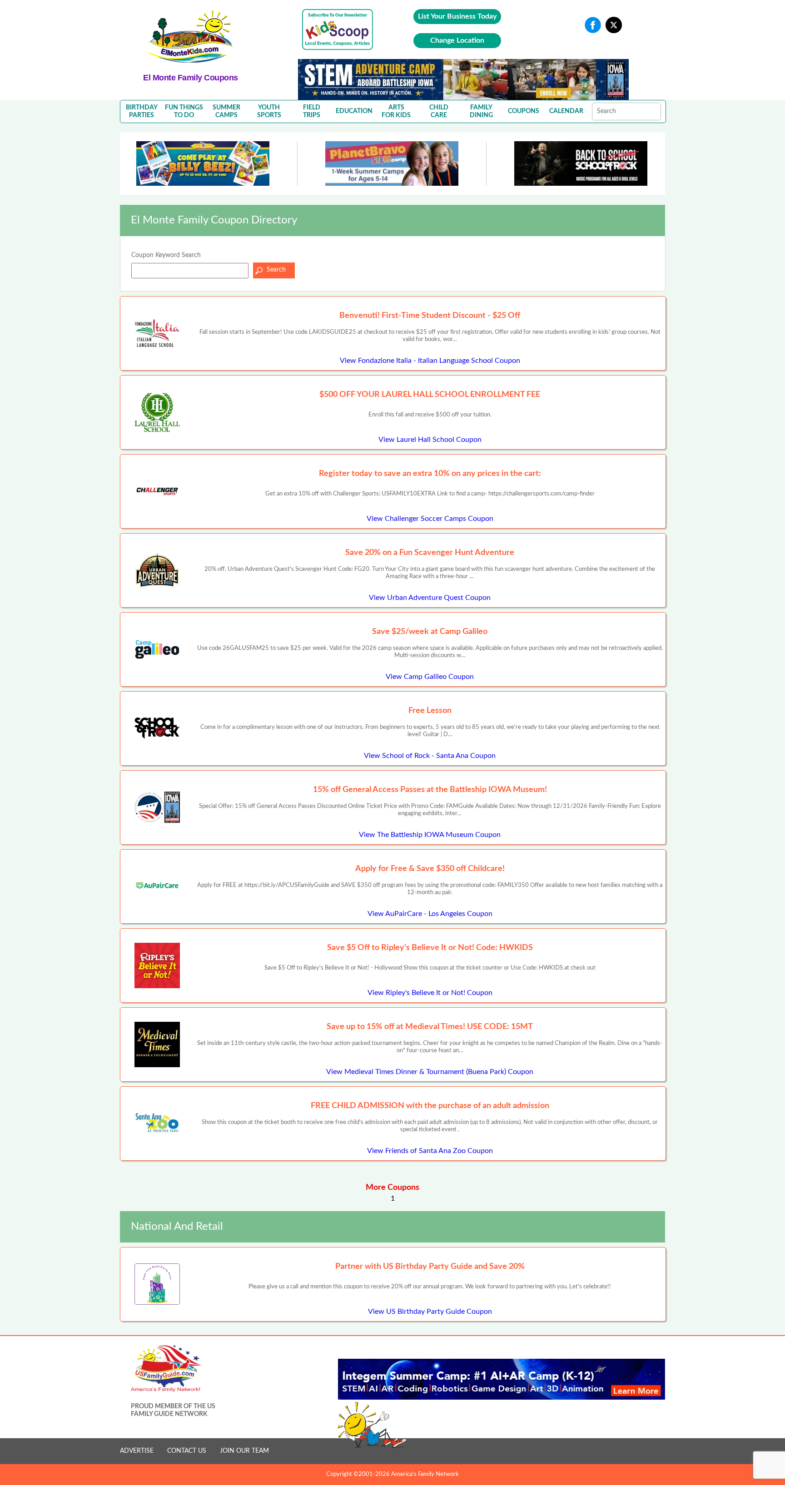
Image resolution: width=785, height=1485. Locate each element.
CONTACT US (186, 1451)
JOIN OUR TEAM (244, 1451)
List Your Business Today (457, 16)
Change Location (457, 40)
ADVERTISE (137, 1451)
